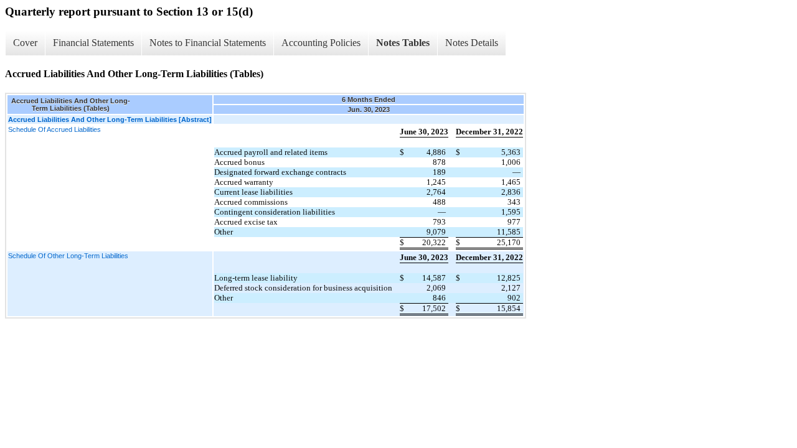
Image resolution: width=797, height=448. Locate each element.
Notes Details (471, 42)
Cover (25, 42)
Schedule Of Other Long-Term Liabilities (68, 255)
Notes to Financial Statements (207, 42)
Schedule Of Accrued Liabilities (54, 129)
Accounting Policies (321, 42)
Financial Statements (93, 42)
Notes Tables (403, 42)
